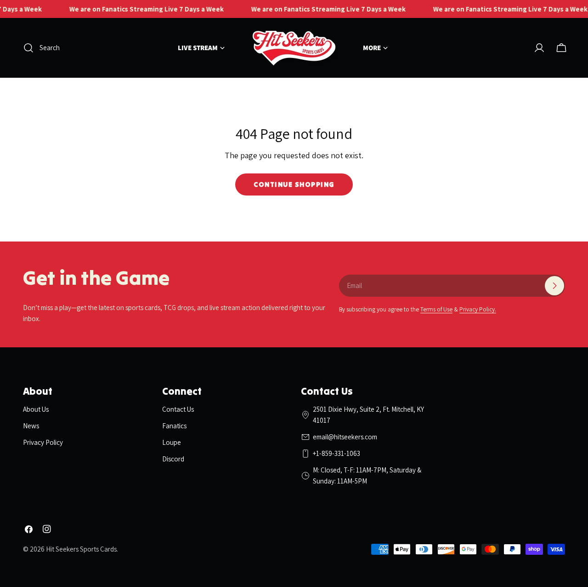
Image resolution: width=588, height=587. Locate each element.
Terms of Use (436, 309)
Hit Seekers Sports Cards (81, 549)
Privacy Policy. (477, 309)
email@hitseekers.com (345, 436)
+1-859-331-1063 (336, 453)
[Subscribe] (554, 285)
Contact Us (178, 409)
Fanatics (174, 425)
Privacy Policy (43, 442)
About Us (36, 409)
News (31, 425)
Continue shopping (294, 184)
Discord (173, 459)
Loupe (171, 442)
